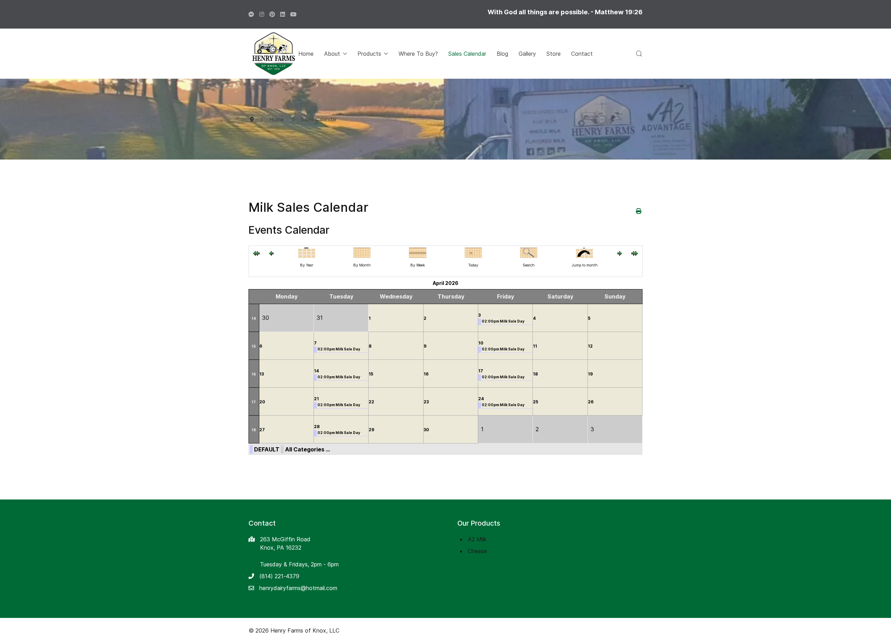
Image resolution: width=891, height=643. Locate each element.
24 (481, 398)
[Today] (473, 252)
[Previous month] (271, 252)
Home (306, 53)
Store (553, 53)
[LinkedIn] (282, 14)
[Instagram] (261, 14)
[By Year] (306, 252)
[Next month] (619, 252)
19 (590, 374)
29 (371, 429)
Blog (502, 53)
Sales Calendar (467, 53)
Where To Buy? (418, 53)
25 (535, 401)
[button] (639, 54)
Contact (582, 53)
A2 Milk (477, 539)
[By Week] (417, 252)
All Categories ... (307, 449)
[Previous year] (256, 252)
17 (480, 370)
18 (535, 374)
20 (262, 401)
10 (480, 343)
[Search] (528, 252)
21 (316, 398)
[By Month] (362, 252)
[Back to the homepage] (274, 54)
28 (317, 426)
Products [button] (369, 53)
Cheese (477, 551)
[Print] (639, 211)
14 (254, 318)
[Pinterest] (272, 14)
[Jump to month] (584, 252)
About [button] (332, 53)
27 (262, 429)
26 (590, 401)
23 (426, 401)
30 (426, 429)
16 (254, 374)
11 (535, 346)
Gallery (527, 53)
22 (371, 401)
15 (254, 346)
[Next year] (634, 252)
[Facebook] (251, 14)
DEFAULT (266, 449)
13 (261, 374)
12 (590, 346)
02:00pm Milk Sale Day (503, 321)
